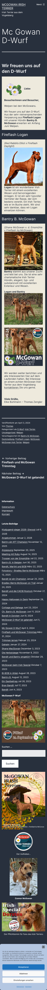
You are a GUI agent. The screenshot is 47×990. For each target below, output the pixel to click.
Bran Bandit (8, 685)
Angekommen (9, 538)
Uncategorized (8, 432)
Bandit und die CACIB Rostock (17, 591)
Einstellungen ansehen (23, 980)
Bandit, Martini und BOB (14, 566)
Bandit (5, 689)
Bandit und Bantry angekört (16, 656)
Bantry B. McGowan (30, 436)
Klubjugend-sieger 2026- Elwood (18, 529)
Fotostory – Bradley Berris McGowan (20, 570)
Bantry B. (6, 677)
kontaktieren (11, 387)
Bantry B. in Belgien (12, 562)
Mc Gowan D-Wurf (11, 628)
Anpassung (7, 550)
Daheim (6, 644)
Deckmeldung (8, 439)
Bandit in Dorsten (11, 615)
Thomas (9, 426)
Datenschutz (20, 986)
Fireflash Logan (22, 439)
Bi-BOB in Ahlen (10, 673)
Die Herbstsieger (10, 652)
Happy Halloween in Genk (15, 599)
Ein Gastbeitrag (9, 681)
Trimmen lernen (10, 640)
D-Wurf (20, 429)
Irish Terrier (30, 429)
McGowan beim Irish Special (16, 665)
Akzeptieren (23, 967)
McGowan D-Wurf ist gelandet (17, 620)
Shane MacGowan (11, 648)
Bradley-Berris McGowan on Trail (19, 583)
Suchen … (7, 747)
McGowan (35, 439)
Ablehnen (23, 973)
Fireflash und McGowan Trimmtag (19, 632)
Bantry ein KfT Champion (15, 542)
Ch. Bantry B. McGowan (14, 611)
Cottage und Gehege (12, 607)
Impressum (28, 986)
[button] (43, 947)
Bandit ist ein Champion (14, 579)
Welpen (19, 432)
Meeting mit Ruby (11, 554)
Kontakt (6, 514)
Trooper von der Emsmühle (16, 558)
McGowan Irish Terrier (12, 442)
